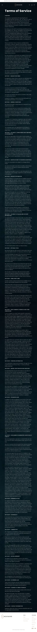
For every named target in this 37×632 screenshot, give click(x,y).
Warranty (33, 624)
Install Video (34, 622)
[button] (2, 5)
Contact (33, 626)
